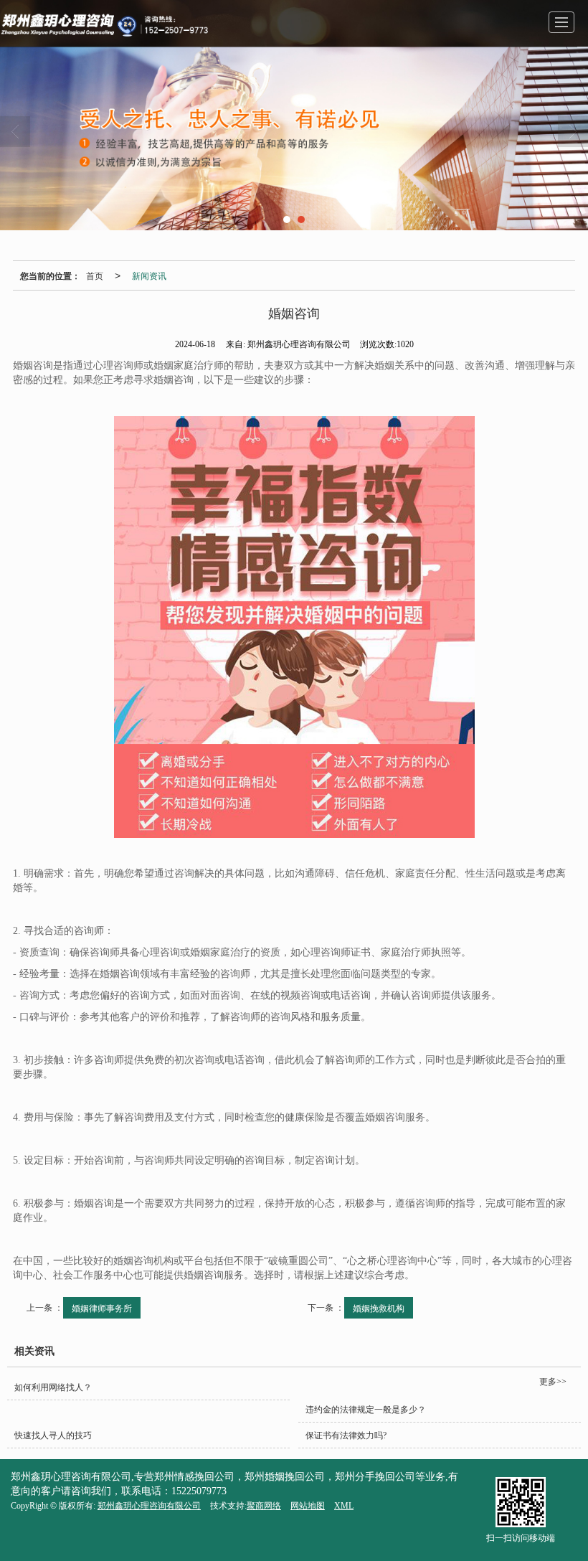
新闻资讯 (149, 275)
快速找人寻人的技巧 (53, 1435)
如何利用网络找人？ (53, 1387)
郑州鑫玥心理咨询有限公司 (149, 1506)
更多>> (552, 1382)
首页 (94, 275)
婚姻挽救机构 (378, 1307)
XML (344, 1506)
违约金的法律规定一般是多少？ (365, 1410)
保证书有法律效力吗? (346, 1435)
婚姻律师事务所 (102, 1307)
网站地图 (307, 1506)
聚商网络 (264, 1506)
